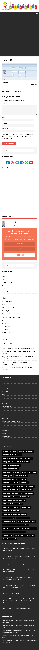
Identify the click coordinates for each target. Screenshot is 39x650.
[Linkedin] (8, 162)
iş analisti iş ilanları (9, 451)
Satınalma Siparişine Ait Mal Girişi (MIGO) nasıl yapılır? (17, 620)
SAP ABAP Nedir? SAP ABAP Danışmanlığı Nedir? (16, 608)
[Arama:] (19, 150)
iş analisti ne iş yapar (26, 451)
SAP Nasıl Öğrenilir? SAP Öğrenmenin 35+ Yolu (15, 635)
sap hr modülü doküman (21, 497)
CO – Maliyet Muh (7, 282)
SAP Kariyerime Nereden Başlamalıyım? (14, 564)
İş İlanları (4, 298)
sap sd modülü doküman (11, 528)
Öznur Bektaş (9, 222)
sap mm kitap (26, 507)
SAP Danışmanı (6, 323)
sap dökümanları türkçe (11, 479)
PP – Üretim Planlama (8, 308)
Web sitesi (5, 129)
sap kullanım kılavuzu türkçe (12, 504)
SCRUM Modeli (6, 333)
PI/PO (3, 304)
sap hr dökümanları (26, 493)
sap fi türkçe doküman (10, 493)
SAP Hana (5, 330)
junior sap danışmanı (10, 455)
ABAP (3, 276)
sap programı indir (23, 518)
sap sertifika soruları (28, 528)
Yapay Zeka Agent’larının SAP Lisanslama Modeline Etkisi (19, 348)
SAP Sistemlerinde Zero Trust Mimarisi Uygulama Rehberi (18, 640)
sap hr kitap (7, 497)
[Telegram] (22, 162)
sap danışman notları (28, 472)
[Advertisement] (19, 36)
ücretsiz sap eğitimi (9, 539)
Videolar (4, 339)
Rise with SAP (6, 314)
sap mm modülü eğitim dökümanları (14, 514)
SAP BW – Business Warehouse (11, 317)
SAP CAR (4, 320)
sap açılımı (6, 462)
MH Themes (17, 648)
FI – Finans (5, 285)
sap (20, 455)
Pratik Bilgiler (6, 311)
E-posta (4, 123)
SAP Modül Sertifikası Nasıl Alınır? (12, 593)
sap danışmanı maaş (21, 476)
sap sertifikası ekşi (9, 532)
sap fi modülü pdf (26, 490)
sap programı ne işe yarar (26, 521)
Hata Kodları (5, 292)
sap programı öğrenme (10, 525)
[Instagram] (12, 162)
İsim (3, 118)
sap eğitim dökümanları (10, 483)
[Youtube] (31, 162)
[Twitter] (17, 162)
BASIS (4, 279)
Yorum (4, 103)
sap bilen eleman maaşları (11, 465)
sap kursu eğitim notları (11, 507)
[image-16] (19, 79)
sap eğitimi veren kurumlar (25, 486)
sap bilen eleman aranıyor (20, 462)
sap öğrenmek (7, 535)
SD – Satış (5, 336)
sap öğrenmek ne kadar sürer (24, 535)
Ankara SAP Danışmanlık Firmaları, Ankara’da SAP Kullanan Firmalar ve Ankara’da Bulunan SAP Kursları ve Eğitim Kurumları (20, 601)
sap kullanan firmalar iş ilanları (14, 500)
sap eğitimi (24, 483)
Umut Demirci (9, 225)
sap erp (23, 479)
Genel (3, 289)
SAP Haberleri (6, 326)
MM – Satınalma (7, 301)
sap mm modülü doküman (11, 511)
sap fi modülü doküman (10, 490)
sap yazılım (21, 532)
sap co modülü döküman (11, 472)
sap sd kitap (24, 525)
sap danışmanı (7, 476)
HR (3, 295)
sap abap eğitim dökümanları (12, 458)
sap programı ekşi (8, 518)
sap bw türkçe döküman (10, 469)
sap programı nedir (9, 521)
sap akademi (28, 458)
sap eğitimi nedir (8, 486)
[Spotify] (26, 162)
